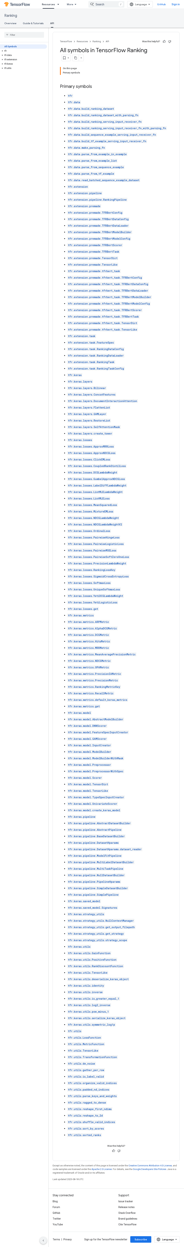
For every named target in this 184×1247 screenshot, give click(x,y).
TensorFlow (66, 41)
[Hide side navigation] (43, 1240)
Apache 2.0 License (101, 1169)
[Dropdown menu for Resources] (59, 4)
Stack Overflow (127, 1212)
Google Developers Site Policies (149, 1169)
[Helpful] (164, 41)
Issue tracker (125, 1201)
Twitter (57, 1218)
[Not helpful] (169, 41)
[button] (23, 51)
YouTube (58, 1224)
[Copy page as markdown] (75, 58)
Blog (55, 1201)
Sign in (176, 4)
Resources (48, 4)
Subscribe (141, 1239)
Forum (56, 1207)
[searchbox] (24, 35)
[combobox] (106, 4)
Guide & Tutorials (33, 23)
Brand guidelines (127, 1218)
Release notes (126, 1207)
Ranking (10, 15)
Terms (56, 1239)
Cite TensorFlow (127, 1224)
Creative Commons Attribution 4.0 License (150, 1165)
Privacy (67, 1239)
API (52, 23)
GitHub (161, 4)
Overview (10, 23)
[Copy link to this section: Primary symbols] (95, 87)
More (70, 4)
